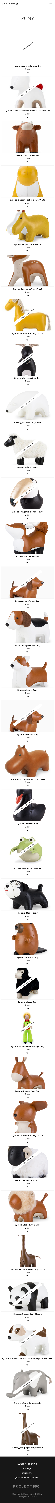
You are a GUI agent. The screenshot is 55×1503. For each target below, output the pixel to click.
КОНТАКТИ (26, 1473)
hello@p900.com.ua (28, 1496)
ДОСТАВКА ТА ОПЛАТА (26, 1478)
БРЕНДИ (27, 1468)
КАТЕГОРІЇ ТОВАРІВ (27, 1464)
